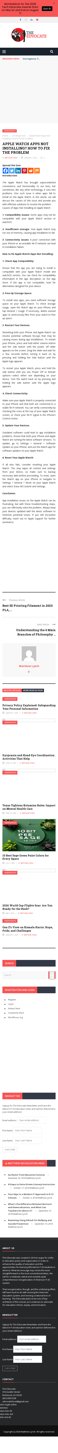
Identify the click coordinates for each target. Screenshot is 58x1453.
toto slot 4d (5, 1417)
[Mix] (37, 170)
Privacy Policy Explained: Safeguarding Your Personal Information (29, 707)
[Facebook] (5, 170)
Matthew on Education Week (26, 1163)
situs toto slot (6, 1414)
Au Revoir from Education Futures (26, 1174)
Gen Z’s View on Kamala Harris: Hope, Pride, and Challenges (27, 929)
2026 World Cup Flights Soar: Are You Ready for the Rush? (27, 907)
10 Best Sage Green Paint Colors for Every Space (25, 857)
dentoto (4, 1407)
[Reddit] (31, 170)
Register (12, 999)
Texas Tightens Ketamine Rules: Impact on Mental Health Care (28, 807)
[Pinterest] (24, 170)
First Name (7, 1130)
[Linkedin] (18, 170)
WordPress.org (15, 1017)
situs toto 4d (6, 1410)
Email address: (9, 1120)
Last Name (7, 1140)
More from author (33, 690)
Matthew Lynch (11, 158)
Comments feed (16, 1012)
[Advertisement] (29, 93)
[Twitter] (12, 170)
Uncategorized (9, 131)
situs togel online (8, 1404)
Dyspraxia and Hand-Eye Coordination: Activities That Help (28, 756)
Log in (11, 1003)
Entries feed (14, 1008)
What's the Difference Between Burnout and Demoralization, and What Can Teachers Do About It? (30, 1207)
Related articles (12, 690)
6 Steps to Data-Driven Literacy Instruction (31, 1184)
